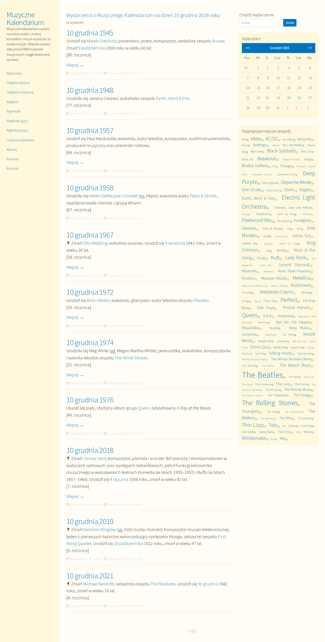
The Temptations (293, 411)
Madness (268, 271)
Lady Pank (295, 258)
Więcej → (75, 65)
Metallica (302, 277)
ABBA (256, 138)
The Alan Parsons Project (254, 359)
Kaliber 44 (249, 243)
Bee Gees (257, 151)
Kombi (281, 250)
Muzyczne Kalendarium (25, 18)
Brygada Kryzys (291, 159)
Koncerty (13, 159)
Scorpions (249, 334)
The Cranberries (263, 384)
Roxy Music (299, 327)
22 (258, 98)
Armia (245, 145)
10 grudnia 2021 (89, 576)
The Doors (301, 384)
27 (310, 98)
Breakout (266, 158)
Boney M (247, 159)
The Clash (246, 384)
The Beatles (262, 374)
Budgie (308, 159)
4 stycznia (119, 479)
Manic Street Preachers (294, 271)
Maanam (249, 270)
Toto (273, 425)
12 (299, 78)
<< (248, 48)
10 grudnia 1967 (89, 235)
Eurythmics (263, 214)
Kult (275, 257)
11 (288, 78)
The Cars (308, 376)
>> (310, 48)
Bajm (275, 145)
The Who (285, 418)
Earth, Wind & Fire (172, 98)
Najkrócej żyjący (18, 130)
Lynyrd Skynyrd (294, 264)
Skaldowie (282, 341)
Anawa (218, 41)
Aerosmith (304, 139)
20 (310, 88)
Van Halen (248, 432)
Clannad (300, 166)
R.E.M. (267, 315)
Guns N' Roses (272, 229)
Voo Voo (284, 432)
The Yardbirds (305, 418)
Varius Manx (266, 432)
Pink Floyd (265, 307)
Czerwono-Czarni (286, 174)
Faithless (307, 214)
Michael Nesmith (99, 584)
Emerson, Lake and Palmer (293, 208)
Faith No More (286, 214)
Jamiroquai (281, 236)
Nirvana (306, 292)
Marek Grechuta (102, 41)
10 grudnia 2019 (89, 521)
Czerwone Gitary (261, 174)
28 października (128, 543)
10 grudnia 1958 (89, 187)
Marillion (248, 278)
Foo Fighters (283, 221)
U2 (283, 425)
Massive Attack (273, 278)
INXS (299, 228)
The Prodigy (302, 395)
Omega (246, 301)
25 (288, 98)
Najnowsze (14, 73)
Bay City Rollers (293, 145)
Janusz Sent (94, 458)
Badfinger (260, 145)
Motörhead (301, 285)
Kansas (267, 243)
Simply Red (265, 341)
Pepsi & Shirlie (203, 196)
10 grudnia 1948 (89, 90)
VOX (298, 432)
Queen (144, 408)
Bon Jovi (306, 151)
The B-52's (267, 365)
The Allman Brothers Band (291, 358)
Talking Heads (280, 353)
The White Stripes (131, 358)
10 (278, 78)
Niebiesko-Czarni (276, 292)
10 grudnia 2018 (89, 450)
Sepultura (270, 334)
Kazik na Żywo (288, 243)
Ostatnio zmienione (20, 92)
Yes (282, 438)
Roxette (274, 328)
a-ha (244, 139)
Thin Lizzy (253, 424)
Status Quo (259, 346)
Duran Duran (273, 190)
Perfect (289, 299)
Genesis (249, 228)
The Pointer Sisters (252, 395)
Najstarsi (12, 102)
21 (247, 98)
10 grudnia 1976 (89, 400)
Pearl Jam (270, 301)
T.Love (310, 347)
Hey (289, 228)
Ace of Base (288, 139)
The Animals (249, 365)
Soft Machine (298, 341)
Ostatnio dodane (18, 83)
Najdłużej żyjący (17, 121)
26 (299, 98)
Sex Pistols (289, 334)
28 (247, 108)
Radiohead (285, 316)
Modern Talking (278, 285)
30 (267, 108)
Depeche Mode (296, 182)
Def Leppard (270, 183)
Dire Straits (251, 189)
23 (267, 98)
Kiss (268, 250)
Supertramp (296, 347)
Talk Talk (260, 353)
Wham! (308, 432)
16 (267, 88)
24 (278, 98)
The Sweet (273, 411)
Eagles (305, 189)
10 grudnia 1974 (89, 342)
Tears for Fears (304, 353)
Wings (273, 438)
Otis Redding (95, 243)
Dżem (289, 189)
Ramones (263, 322)
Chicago (286, 166)
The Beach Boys (294, 365)
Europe (245, 214)
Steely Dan (280, 347)
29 (258, 108)
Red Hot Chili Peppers (293, 322)
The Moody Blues (297, 389)
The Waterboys (267, 418)
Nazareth (247, 292)
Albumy (12, 149)
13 (310, 78)
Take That (246, 353)
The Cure (283, 383)
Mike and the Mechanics (254, 285)
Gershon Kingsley (99, 529)
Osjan (256, 301)
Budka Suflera (255, 165)
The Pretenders (277, 395)
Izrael (267, 236)
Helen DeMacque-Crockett (113, 196)
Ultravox (292, 425)
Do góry (192, 630)
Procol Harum (296, 307)
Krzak (261, 258)
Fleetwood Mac (257, 220)
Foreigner (302, 220)
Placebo (200, 300)
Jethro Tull (301, 235)
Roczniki (12, 168)
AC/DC (272, 139)
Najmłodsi (14, 111)
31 (278, 108)
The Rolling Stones (270, 402)
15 (258, 88)
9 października (91, 48)
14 (247, 88)
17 (278, 88)
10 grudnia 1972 (89, 292)
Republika (250, 327)
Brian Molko (98, 300)
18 (288, 88)
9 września (175, 243)
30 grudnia (208, 584)
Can (274, 166)
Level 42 (265, 265)
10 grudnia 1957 (89, 130)
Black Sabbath (281, 151)
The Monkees (163, 584)
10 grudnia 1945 (89, 33)
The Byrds (294, 376)
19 (299, 88)
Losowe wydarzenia (20, 140)
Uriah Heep (307, 425)
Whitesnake (254, 438)
